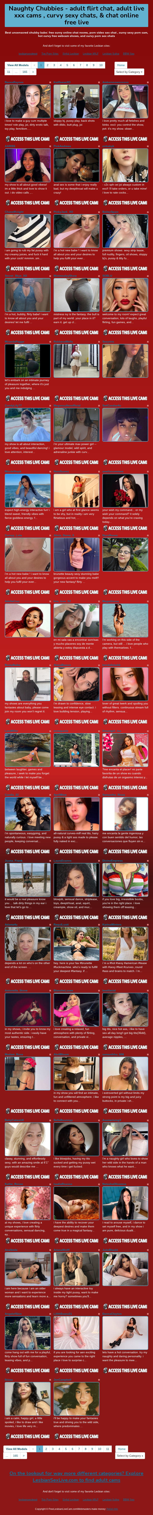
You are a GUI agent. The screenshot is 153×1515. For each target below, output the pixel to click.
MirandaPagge (14, 341)
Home (121, 65)
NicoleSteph (13, 471)
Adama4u (11, 924)
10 (101, 65)
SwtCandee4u (111, 405)
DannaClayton (112, 1313)
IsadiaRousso (63, 1184)
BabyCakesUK (14, 1120)
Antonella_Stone (16, 990)
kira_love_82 (62, 601)
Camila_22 (12, 794)
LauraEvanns (63, 860)
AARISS (10, 146)
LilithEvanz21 (63, 1313)
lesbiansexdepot (28, 53)
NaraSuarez (61, 471)
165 (25, 71)
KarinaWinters (112, 924)
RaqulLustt (61, 924)
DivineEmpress (112, 860)
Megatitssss (110, 601)
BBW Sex (128, 53)
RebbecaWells (63, 341)
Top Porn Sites (50, 53)
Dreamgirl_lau (111, 730)
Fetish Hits (112, 1509)
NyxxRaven (110, 535)
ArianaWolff (62, 1249)
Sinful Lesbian (71, 53)
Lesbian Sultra (111, 53)
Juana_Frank (14, 860)
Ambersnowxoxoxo (115, 82)
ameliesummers (113, 471)
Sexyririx (108, 341)
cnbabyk (108, 146)
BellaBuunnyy (63, 1120)
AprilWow (60, 794)
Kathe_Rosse (14, 1184)
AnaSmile (11, 1249)
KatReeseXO (62, 82)
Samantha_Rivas (113, 794)
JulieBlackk (110, 1249)
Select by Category (128, 71)
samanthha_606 (113, 1054)
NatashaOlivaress (114, 1184)
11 (8, 71)
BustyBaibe (13, 664)
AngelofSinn (13, 1313)
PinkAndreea (62, 146)
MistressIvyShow (65, 275)
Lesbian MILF (91, 53)
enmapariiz (61, 730)
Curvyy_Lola (13, 535)
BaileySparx (110, 211)
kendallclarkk (111, 664)
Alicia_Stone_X (64, 535)
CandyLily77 (13, 405)
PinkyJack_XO (63, 211)
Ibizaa (9, 1379)
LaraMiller (11, 730)
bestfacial (109, 990)
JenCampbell (62, 1379)
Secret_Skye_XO (16, 275)
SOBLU (107, 275)
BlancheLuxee (63, 990)
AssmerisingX (111, 1120)
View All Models (18, 65)
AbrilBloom (61, 1054)
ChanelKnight (14, 211)
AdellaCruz (12, 601)
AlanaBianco (62, 664)
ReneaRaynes (14, 82)
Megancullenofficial (67, 405)
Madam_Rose (14, 1054)
